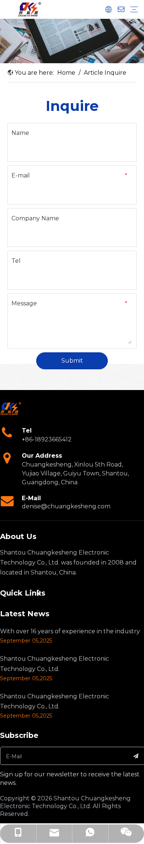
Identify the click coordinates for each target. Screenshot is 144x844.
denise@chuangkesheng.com (66, 506)
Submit (72, 360)
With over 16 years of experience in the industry (70, 631)
